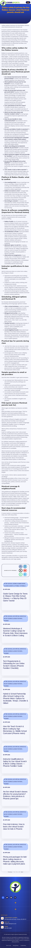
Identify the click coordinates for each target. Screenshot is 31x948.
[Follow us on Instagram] (15, 897)
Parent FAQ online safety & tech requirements (14, 533)
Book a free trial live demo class (14, 529)
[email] (2, 922)
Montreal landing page (11, 517)
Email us (6, 922)
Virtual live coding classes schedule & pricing (15, 522)
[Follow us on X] (7, 897)
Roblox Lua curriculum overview (13, 526)
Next (22, 872)
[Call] (2, 927)
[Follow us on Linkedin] (11, 897)
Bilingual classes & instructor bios (14, 538)
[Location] (2, 918)
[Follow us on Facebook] (3, 897)
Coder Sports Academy (10, 917)
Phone (6, 926)
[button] (28, 2)
